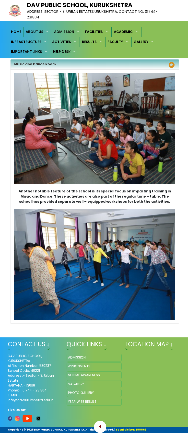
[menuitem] (16, 32)
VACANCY (76, 384)
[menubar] (94, 42)
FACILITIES (94, 31)
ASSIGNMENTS (79, 366)
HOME (16, 31)
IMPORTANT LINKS (26, 51)
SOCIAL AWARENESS (84, 375)
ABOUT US (34, 31)
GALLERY (141, 41)
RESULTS (89, 41)
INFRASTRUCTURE (26, 41)
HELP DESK (61, 51)
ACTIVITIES (61, 41)
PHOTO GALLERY (81, 392)
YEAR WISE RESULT (82, 401)
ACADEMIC (123, 31)
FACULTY (115, 41)
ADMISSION (64, 31)
